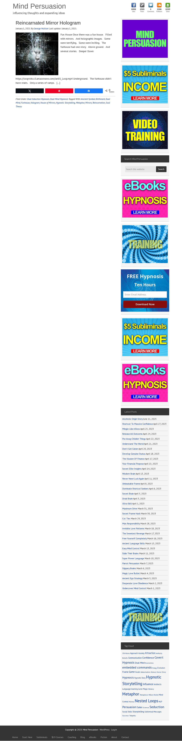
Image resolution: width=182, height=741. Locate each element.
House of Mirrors (47, 102)
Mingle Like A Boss (131, 428)
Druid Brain (127, 498)
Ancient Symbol (88, 99)
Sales (139, 707)
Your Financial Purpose (133, 463)
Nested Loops (146, 700)
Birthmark (100, 99)
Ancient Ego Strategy (132, 578)
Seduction (157, 707)
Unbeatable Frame (131, 483)
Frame (125, 671)
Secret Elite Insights (132, 468)
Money (131, 702)
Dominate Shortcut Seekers (135, 488)
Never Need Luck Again (133, 478)
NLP (160, 701)
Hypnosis (128, 677)
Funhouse (25, 102)
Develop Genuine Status (133, 453)
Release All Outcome (132, 433)
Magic (145, 689)
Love (140, 689)
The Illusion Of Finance (133, 458)
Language (126, 689)
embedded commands (137, 667)
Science (146, 707)
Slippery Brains (129, 568)
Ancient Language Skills (133, 543)
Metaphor (80, 102)
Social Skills (127, 711)
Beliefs (125, 658)
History (153, 672)
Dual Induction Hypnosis (38, 99)
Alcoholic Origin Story (132, 418)
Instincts (157, 684)
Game (132, 671)
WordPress (105, 729)
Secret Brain (128, 493)
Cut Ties (126, 518)
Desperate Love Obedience (135, 583)
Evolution (161, 668)
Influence (148, 684)
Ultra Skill (127, 503)
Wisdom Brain (128, 473)
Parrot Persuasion (130, 563)
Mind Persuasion (39, 6)
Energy (154, 668)
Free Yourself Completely (134, 538)
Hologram (35, 102)
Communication (135, 657)
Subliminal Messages (153, 712)
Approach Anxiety (137, 653)
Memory (151, 689)
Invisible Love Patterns (133, 528)
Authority (159, 653)
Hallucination (145, 672)
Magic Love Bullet (131, 573)
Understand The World (133, 443)
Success (125, 716)
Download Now (145, 304)
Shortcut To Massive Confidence (137, 423)
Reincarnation (99, 102)
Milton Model (153, 695)
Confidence (148, 657)
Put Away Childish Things (134, 438)
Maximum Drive (129, 508)
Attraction (150, 653)
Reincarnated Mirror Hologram (48, 22)
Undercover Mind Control (134, 588)
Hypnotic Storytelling (65, 102)
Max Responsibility (131, 523)
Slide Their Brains (130, 553)
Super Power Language (133, 558)
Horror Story (161, 672)
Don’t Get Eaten (130, 448)
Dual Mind (140, 662)
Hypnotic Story (140, 678)
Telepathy (132, 716)
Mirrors (88, 102)
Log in (114, 729)
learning (134, 689)
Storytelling (138, 711)
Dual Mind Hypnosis (59, 99)
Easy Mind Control (130, 548)
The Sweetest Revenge (133, 533)
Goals (137, 672)
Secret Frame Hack (131, 513)
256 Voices (126, 653)
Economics (149, 663)
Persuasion (129, 707)
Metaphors (144, 695)
